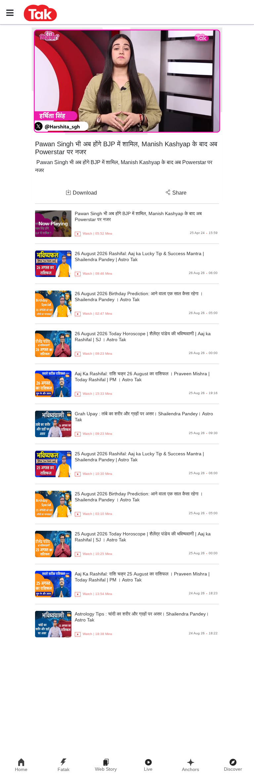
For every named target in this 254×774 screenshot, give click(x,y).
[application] (127, 81)
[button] (40, 12)
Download (85, 193)
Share (179, 193)
